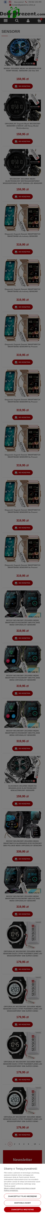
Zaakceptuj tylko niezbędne (22, 1196)
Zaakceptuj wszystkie (22, 1210)
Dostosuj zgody (22, 1203)
